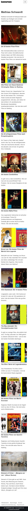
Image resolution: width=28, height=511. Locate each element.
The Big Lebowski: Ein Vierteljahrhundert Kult (9, 327)
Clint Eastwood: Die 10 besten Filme (14, 290)
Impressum (20, 505)
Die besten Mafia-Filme (9, 211)
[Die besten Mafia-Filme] (14, 199)
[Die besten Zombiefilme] (14, 162)
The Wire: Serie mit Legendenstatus (14, 364)
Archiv (20, 502)
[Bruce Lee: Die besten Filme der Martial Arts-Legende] (14, 237)
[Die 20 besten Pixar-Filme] (14, 34)
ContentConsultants (14, 509)
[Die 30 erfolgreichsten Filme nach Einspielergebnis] (14, 122)
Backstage (13, 502)
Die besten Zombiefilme (9, 174)
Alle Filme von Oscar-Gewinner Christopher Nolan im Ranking (12, 86)
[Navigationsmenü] (25, 2)
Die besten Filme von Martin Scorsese (11, 399)
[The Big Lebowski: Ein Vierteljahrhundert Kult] (14, 314)
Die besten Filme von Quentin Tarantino (11, 436)
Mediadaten (5, 502)
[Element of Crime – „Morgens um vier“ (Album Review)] (14, 461)
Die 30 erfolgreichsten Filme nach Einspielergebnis (13, 135)
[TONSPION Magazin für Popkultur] (6, 2)
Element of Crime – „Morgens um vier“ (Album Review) (13, 474)
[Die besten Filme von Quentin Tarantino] (14, 423)
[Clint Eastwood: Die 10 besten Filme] (14, 278)
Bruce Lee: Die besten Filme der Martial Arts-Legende (12, 250)
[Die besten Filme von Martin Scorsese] (14, 386)
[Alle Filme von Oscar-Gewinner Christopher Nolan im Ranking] (14, 73)
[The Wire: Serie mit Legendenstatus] (14, 352)
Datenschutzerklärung (8, 505)
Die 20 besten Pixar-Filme (10, 46)
